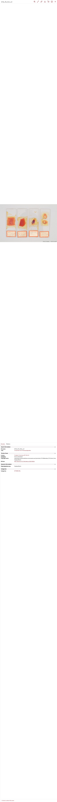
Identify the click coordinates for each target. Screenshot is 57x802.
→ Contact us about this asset (7, 800)
